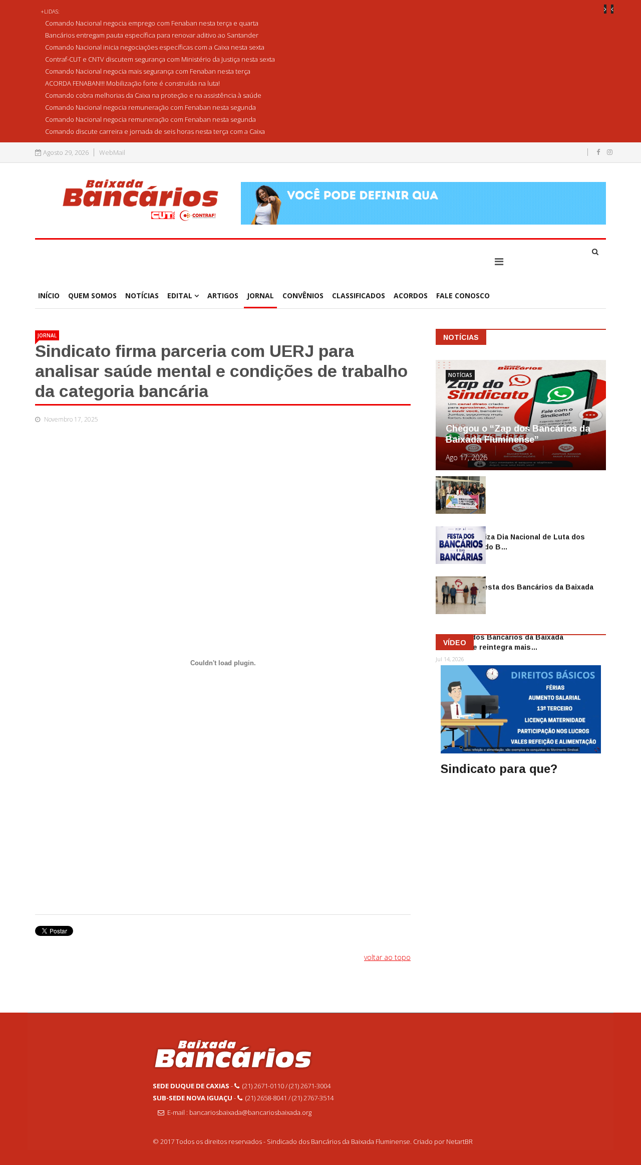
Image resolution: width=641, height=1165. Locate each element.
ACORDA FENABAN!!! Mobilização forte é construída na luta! (132, 83)
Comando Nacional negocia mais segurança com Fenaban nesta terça (147, 71)
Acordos (411, 295)
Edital (179, 295)
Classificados (358, 295)
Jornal (260, 295)
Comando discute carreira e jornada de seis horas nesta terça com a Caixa (155, 131)
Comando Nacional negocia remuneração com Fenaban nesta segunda (150, 107)
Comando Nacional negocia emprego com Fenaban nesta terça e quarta (151, 23)
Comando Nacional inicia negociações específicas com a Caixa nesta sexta (154, 47)
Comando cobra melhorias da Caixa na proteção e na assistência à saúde (153, 95)
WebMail (112, 152)
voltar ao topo (387, 957)
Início (49, 295)
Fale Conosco (463, 295)
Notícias (142, 295)
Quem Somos (92, 295)
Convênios (303, 295)
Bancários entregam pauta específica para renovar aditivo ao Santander (151, 35)
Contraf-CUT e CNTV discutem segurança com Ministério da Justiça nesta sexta (160, 59)
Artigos (222, 295)
